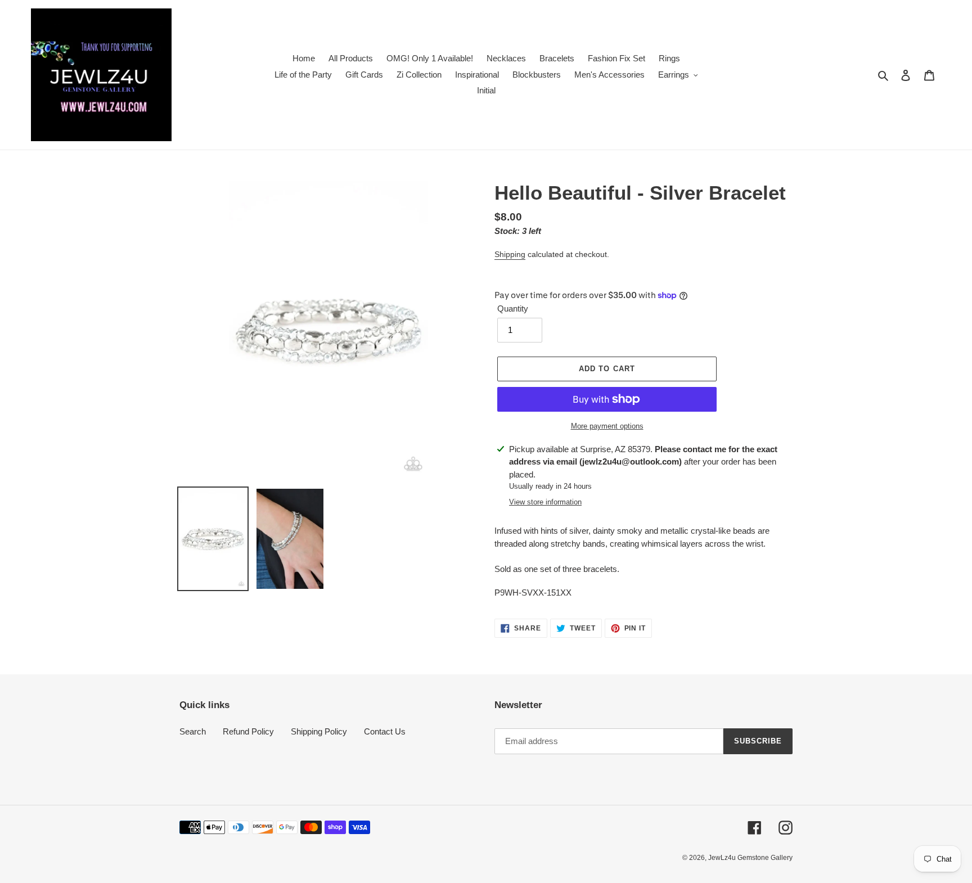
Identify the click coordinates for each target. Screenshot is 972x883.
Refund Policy (248, 731)
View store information (545, 502)
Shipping (509, 254)
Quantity (512, 308)
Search (192, 731)
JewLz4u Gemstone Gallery (750, 858)
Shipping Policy (319, 731)
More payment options (607, 426)
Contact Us (385, 731)
